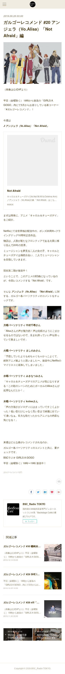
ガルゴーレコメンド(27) (12, 472)
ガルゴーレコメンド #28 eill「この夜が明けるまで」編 (33, 602)
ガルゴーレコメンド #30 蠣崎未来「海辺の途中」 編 (32, 546)
